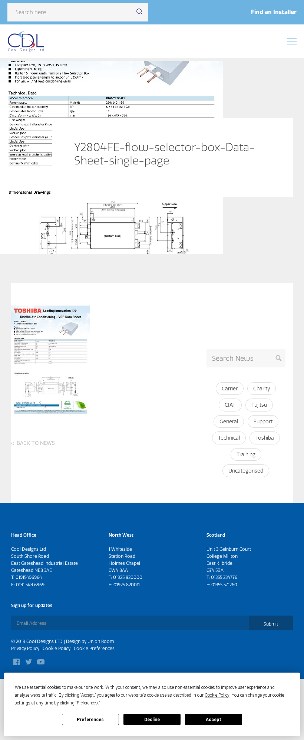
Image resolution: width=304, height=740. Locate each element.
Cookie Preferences (94, 648)
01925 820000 (127, 577)
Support (263, 421)
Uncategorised (245, 470)
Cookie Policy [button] (217, 695)
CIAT (230, 404)
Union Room (100, 641)
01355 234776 (224, 577)
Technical (229, 437)
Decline (152, 719)
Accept (213, 719)
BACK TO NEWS (36, 443)
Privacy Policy (25, 648)
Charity (261, 388)
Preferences (90, 719)
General (228, 421)
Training (246, 454)
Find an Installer (274, 12)
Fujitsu (259, 404)
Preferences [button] (87, 703)
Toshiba (264, 437)
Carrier (230, 388)
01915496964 (29, 577)
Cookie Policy (56, 648)
